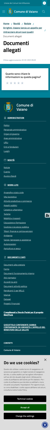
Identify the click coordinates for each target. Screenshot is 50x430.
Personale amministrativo (15, 129)
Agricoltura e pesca (12, 248)
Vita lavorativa (10, 196)
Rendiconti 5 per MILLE (14, 290)
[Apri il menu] (3, 11)
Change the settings (25, 416)
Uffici (6, 142)
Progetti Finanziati (12, 303)
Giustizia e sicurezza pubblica (16, 227)
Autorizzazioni (10, 244)
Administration (15, 118)
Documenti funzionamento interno (19, 273)
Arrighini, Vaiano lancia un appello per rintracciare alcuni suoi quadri (22, 30)
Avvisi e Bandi (10, 176)
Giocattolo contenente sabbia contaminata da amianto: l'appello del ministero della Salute (24, 327)
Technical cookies (25, 398)
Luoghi (7, 151)
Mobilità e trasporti (12, 218)
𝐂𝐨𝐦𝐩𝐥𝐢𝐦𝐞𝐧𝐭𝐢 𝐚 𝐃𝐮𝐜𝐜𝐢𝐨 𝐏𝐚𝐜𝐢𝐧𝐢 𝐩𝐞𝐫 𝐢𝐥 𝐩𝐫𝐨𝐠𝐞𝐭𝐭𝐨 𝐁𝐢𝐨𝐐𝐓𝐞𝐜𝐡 (23, 313)
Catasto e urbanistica (13, 209)
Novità (16, 23)
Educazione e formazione (15, 222)
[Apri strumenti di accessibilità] (45, 425)
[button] (43, 11)
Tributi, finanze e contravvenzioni (18, 231)
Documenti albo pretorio (14, 264)
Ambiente (8, 235)
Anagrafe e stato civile (14, 192)
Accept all (25, 407)
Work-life (12, 185)
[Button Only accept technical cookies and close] (45, 359)
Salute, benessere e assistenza (17, 239)
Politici (6, 125)
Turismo (7, 214)
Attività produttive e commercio (18, 201)
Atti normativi (10, 277)
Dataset (7, 299)
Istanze (7, 294)
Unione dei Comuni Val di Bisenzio (17, 3)
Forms (6, 269)
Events (7, 171)
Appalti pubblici (10, 205)
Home (6, 23)
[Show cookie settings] (47, 215)
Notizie (27, 23)
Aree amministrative (13, 138)
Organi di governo (11, 134)
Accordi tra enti (10, 282)
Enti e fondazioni (11, 146)
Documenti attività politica (15, 286)
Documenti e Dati (16, 257)
